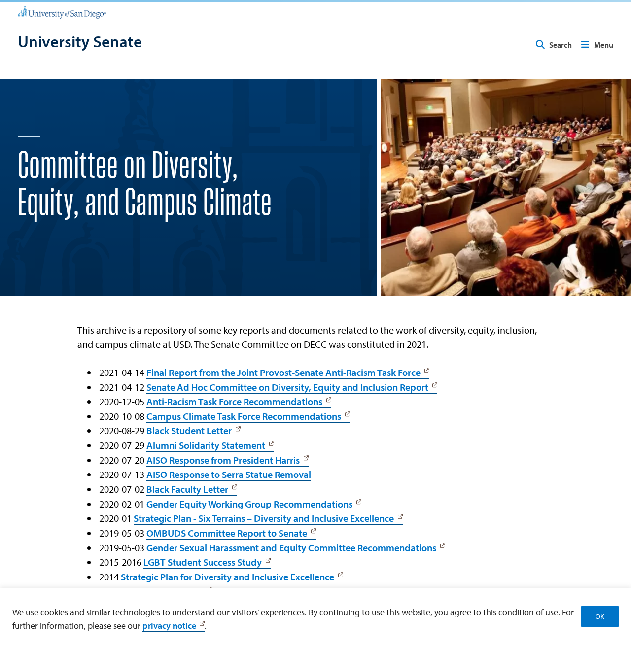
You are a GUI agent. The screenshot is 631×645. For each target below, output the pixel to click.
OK (600, 616)
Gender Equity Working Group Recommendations (249, 504)
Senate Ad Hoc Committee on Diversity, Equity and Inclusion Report (287, 387)
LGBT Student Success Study (202, 562)
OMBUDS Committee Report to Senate (226, 533)
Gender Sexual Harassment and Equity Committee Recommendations (291, 548)
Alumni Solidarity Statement (205, 445)
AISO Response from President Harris (223, 460)
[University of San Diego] (62, 11)
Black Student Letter (189, 430)
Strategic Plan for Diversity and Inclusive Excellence (227, 577)
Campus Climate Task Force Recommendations (243, 416)
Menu (603, 45)
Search (560, 45)
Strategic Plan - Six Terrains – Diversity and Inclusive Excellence (264, 518)
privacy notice (169, 625)
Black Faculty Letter (187, 489)
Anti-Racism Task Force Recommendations (234, 401)
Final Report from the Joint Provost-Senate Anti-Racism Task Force (283, 372)
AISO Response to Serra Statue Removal (228, 474)
